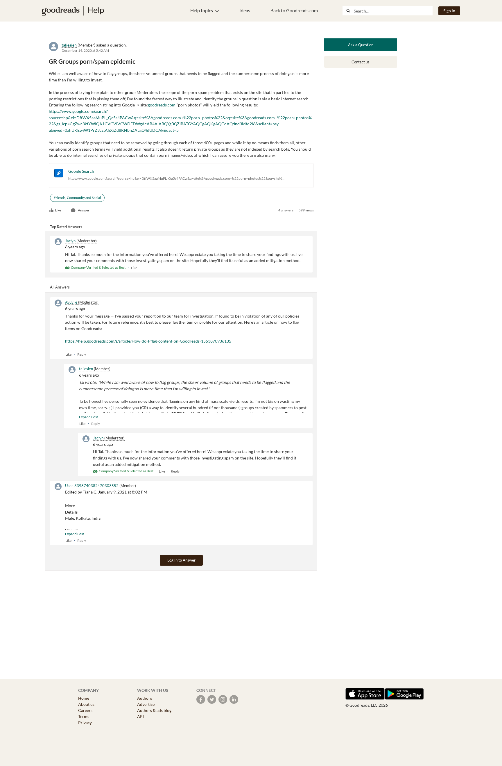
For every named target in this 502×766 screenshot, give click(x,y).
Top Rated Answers (66, 227)
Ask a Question (360, 44)
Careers (85, 710)
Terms (83, 716)
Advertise (146, 704)
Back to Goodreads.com (294, 10)
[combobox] (393, 10)
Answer (83, 210)
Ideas (244, 10)
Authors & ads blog (154, 710)
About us (86, 704)
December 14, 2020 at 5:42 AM (85, 50)
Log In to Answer (181, 560)
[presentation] (59, 174)
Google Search (81, 171)
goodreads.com (161, 104)
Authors (144, 698)
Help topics (201, 10)
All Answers (60, 287)
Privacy (85, 722)
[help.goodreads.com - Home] (73, 11)
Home (83, 698)
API (140, 716)
